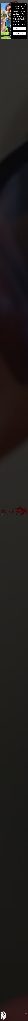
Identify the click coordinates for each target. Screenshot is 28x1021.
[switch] (3, 1018)
